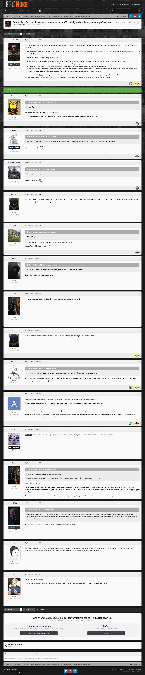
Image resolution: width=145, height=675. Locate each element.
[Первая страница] (5, 34)
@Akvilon (28, 435)
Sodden (14, 96)
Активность (123, 4)
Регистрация (32, 11)
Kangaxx (48, 265)
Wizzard (14, 362)
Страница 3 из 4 (41, 34)
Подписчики (131, 22)
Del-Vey (47, 102)
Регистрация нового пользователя (39, 633)
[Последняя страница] (33, 34)
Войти (106, 633)
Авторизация (121, 22)
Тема (5, 672)
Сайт (112, 4)
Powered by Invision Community (132, 672)
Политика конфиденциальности (19, 672)
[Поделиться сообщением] (139, 40)
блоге (41, 75)
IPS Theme (7, 669)
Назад (10, 33)
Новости (39, 25)
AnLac (14, 258)
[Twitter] (139, 16)
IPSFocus (14, 669)
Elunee (14, 294)
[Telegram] (131, 16)
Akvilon (14, 394)
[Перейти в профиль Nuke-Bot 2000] (8, 24)
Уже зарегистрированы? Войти (15, 11)
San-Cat (14, 194)
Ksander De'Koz (14, 163)
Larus (14, 574)
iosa (14, 225)
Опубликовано (33, 40)
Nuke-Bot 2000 (21, 25)
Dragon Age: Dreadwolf (74, 45)
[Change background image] (40, 11)
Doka (14, 130)
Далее (28, 33)
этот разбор (32, 524)
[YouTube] (135, 16)
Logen (14, 543)
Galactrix (14, 429)
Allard (47, 169)
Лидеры (137, 4)
